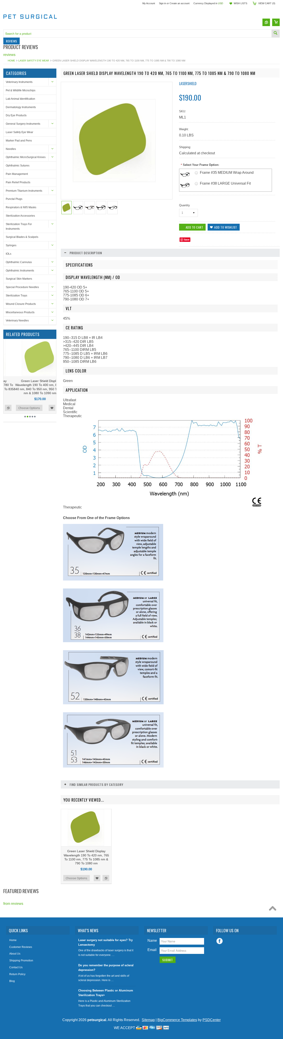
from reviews (13, 903)
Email (152, 950)
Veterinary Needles (17, 320)
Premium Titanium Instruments (24, 190)
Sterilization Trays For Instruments (19, 226)
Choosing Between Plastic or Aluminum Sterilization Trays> (105, 993)
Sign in (162, 3)
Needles (11, 149)
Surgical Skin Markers (19, 278)
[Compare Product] (266, 22)
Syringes (11, 245)
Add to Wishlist (41, 408)
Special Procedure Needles (22, 287)
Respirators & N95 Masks (21, 207)
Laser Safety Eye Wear (33, 60)
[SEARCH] (275, 33)
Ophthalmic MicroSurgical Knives (26, 157)
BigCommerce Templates (177, 1020)
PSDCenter (212, 1020)
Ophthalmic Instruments (20, 270)
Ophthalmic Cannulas (19, 262)
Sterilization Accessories (20, 215)
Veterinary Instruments (19, 82)
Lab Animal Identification (20, 98)
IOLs (8, 253)
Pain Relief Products (18, 182)
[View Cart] (276, 22)
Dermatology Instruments (21, 107)
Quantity (184, 205)
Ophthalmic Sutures (17, 165)
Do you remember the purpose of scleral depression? (106, 968)
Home (11, 60)
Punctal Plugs (14, 199)
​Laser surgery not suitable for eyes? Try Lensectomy (105, 942)
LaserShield (188, 83)
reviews (9, 55)
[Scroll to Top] (274, 909)
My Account (148, 3)
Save (186, 239)
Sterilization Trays (16, 295)
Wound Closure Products (21, 304)
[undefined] (114, 182)
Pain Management (17, 174)
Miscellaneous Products (20, 312)
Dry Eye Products (16, 115)
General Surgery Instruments (23, 123)
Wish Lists (240, 3)
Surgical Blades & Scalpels (22, 237)
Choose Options (19, 408)
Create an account (179, 3)
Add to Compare (50, 408)
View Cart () (266, 3)
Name (152, 940)
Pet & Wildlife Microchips (20, 90)
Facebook (219, 941)
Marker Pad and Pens (19, 140)
